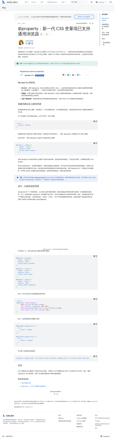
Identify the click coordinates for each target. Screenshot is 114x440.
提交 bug (60, 418)
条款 (3, 436)
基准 (42, 2)
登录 (110, 2)
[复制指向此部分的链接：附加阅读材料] (30, 379)
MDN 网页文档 (26, 383)
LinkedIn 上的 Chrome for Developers (102, 424)
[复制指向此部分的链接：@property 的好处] (36, 83)
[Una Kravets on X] (26, 44)
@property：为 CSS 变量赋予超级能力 (33, 386)
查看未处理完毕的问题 (64, 421)
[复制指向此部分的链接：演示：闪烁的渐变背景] (40, 186)
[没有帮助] (92, 23)
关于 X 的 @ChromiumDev (102, 418)
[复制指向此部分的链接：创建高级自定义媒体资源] (42, 104)
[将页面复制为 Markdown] (46, 34)
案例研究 (79, 424)
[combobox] (79, 2)
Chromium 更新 (81, 421)
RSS (96, 428)
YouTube (97, 421)
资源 (26, 2)
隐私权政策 (9, 436)
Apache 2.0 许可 (69, 401)
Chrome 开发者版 (82, 418)
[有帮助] (90, 23)
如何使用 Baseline (52, 2)
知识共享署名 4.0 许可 (42, 401)
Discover (33, 2)
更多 (63, 2)
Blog (4, 8)
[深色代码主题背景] (94, 121)
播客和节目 (80, 426)
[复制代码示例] (96, 121)
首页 (19, 23)
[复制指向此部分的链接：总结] (23, 365)
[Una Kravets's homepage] (32, 44)
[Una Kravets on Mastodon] (29, 44)
